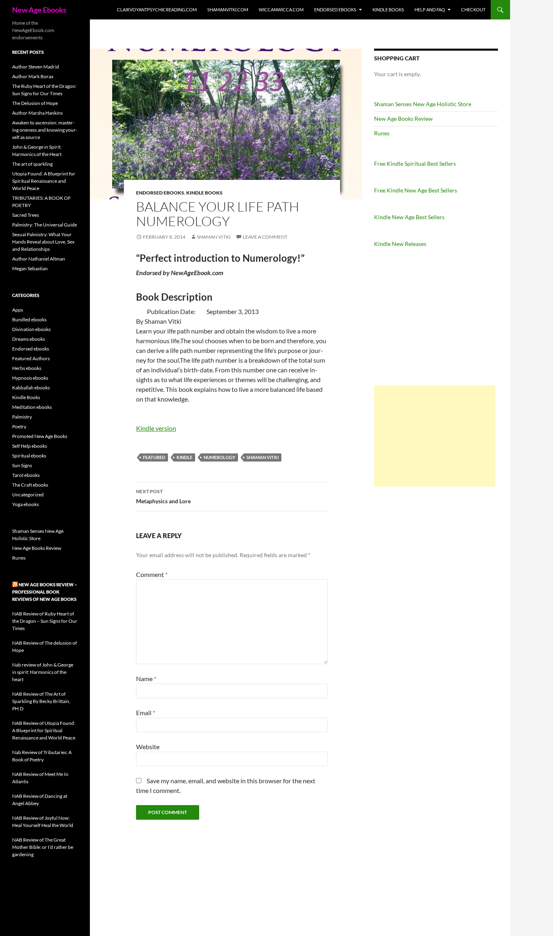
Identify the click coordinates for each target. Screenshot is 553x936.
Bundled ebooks (29, 319)
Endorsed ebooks (335, 9)
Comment (152, 574)
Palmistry (22, 417)
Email (145, 712)
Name (146, 678)
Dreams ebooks (28, 339)
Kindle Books (388, 9)
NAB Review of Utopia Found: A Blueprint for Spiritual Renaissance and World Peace (43, 730)
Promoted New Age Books (39, 436)
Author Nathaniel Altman (38, 259)
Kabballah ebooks (31, 388)
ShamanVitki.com (227, 9)
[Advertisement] (435, 436)
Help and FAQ (430, 9)
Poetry (19, 426)
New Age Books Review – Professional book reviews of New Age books (44, 592)
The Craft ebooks (30, 485)
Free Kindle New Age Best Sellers (415, 190)
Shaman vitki (214, 237)
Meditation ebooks (32, 407)
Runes (381, 133)
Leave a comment (265, 237)
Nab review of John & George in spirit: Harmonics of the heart (42, 672)
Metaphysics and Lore (163, 496)
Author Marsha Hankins (37, 113)
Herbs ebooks (26, 368)
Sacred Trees (25, 215)
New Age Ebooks (39, 9)
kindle (184, 457)
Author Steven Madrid (35, 67)
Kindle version (156, 428)
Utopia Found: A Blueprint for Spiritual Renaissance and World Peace (43, 181)
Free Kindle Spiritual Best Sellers (415, 163)
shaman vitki (263, 457)
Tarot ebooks (26, 475)
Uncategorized (28, 495)
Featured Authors (31, 358)
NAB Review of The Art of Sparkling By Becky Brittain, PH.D (41, 701)
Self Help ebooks (29, 446)
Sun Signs (22, 465)
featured (154, 457)
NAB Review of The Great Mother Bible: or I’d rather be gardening (42, 847)
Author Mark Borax (32, 76)
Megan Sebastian (30, 268)
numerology (219, 457)
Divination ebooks (31, 329)
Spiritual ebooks (29, 456)
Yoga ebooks (25, 504)
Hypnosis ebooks (30, 378)
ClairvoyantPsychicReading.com (157, 9)
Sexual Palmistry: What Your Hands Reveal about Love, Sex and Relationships (43, 241)
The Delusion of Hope (35, 103)
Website (148, 746)
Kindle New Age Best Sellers (409, 217)
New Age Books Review (403, 118)
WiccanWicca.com (281, 9)
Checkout (473, 9)
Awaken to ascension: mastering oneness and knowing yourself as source (44, 130)
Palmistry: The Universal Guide (44, 225)
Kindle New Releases (400, 243)
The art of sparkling (32, 164)
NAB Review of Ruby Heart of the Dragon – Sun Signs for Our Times (44, 621)
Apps (17, 310)
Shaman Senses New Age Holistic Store (422, 103)
